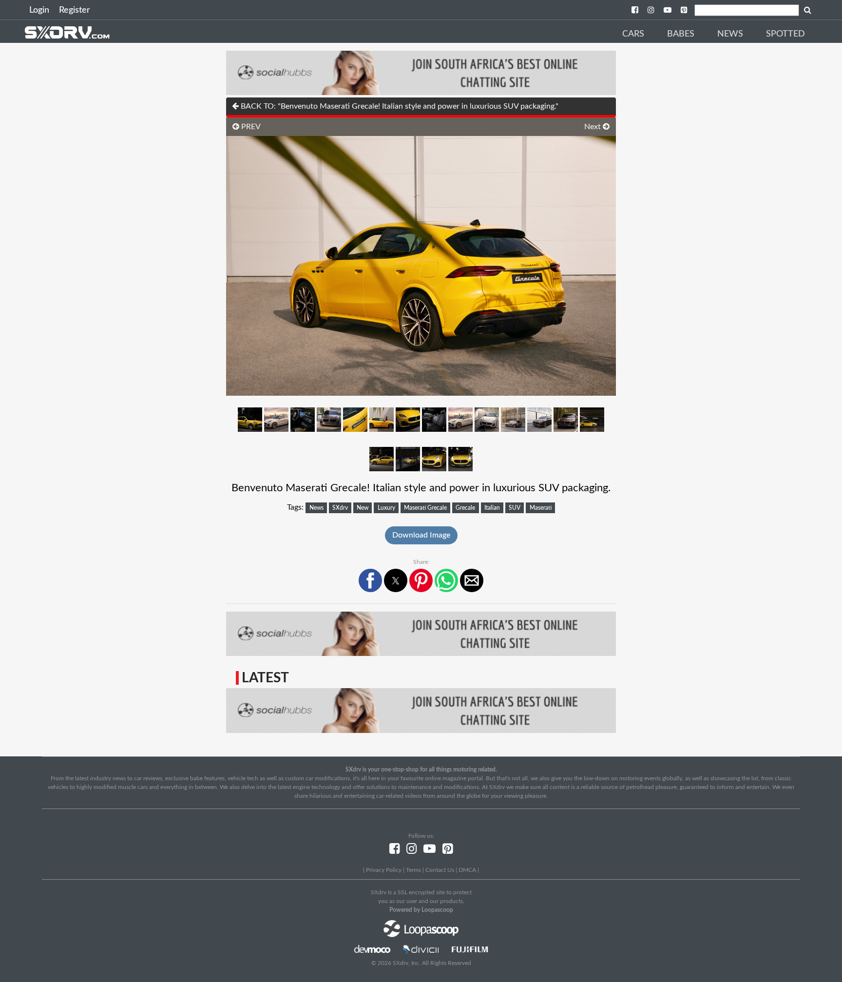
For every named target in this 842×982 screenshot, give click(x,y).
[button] (370, 580)
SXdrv (340, 508)
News (730, 34)
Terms (413, 870)
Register (74, 10)
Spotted (785, 34)
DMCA (467, 870)
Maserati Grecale (425, 508)
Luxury (386, 508)
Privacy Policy (384, 870)
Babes (680, 34)
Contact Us (439, 870)
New (362, 508)
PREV (250, 127)
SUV (514, 508)
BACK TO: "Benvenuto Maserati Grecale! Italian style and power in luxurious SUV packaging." (398, 106)
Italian (492, 508)
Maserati (541, 508)
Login (39, 10)
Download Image (421, 535)
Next (593, 127)
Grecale (465, 508)
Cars (633, 34)
